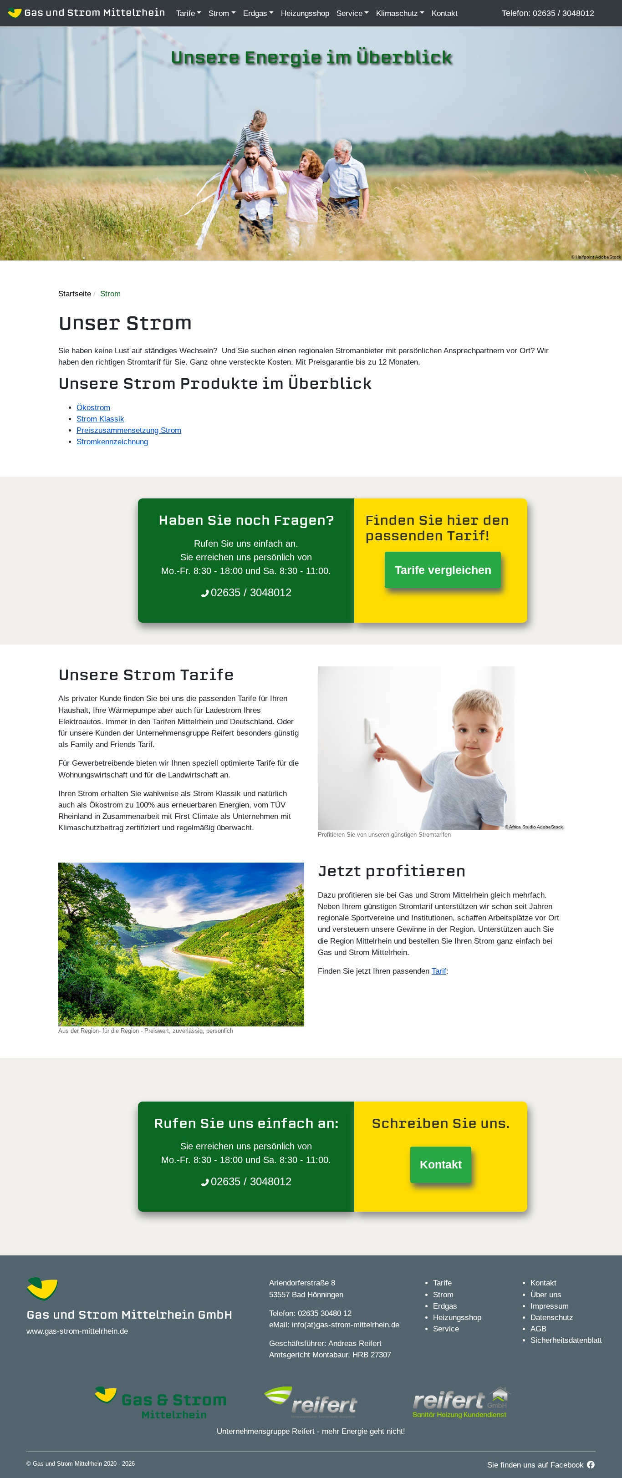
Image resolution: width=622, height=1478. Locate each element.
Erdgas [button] (255, 13)
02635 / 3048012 (562, 13)
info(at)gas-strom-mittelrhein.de (345, 1325)
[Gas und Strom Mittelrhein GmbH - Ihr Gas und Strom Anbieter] (160, 1401)
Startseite (74, 294)
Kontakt (445, 13)
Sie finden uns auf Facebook (536, 1465)
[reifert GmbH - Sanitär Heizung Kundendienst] (462, 1401)
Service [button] (349, 13)
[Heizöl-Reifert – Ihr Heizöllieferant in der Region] (311, 1401)
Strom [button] (219, 13)
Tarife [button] (185, 13)
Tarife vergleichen (443, 570)
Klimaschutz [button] (397, 13)
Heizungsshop (305, 13)
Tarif (439, 971)
